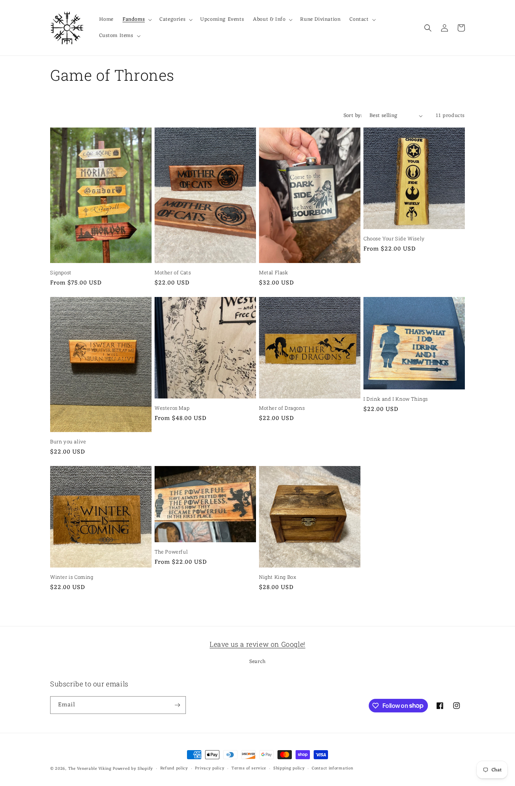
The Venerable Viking (90, 768)
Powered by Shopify (133, 768)
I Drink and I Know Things (395, 399)
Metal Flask (273, 272)
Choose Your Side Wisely (394, 238)
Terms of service (248, 768)
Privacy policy (209, 768)
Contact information (332, 768)
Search (257, 661)
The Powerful (171, 552)
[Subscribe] (177, 705)
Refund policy (174, 768)
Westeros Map (172, 408)
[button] (136, 20)
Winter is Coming (71, 577)
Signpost (61, 272)
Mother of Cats (173, 272)
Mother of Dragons (282, 408)
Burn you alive (68, 441)
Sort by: (352, 115)
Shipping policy (289, 768)
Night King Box (277, 577)
